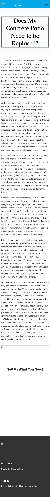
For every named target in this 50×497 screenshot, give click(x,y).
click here (11, 486)
